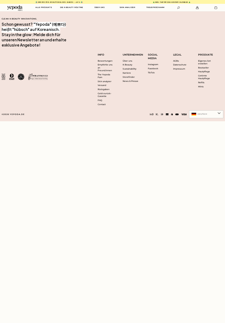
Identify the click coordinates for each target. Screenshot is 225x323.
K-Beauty (127, 65)
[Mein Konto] (197, 7)
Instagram (153, 64)
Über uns (127, 61)
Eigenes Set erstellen (204, 62)
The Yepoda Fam (104, 76)
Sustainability (129, 69)
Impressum (179, 69)
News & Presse (130, 81)
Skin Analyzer (127, 7)
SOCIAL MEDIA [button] (153, 56)
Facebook (153, 68)
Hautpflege (204, 71)
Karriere (127, 73)
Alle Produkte (43, 7)
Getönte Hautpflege (204, 77)
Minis (201, 86)
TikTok (151, 72)
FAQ (100, 100)
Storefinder (129, 77)
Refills (201, 82)
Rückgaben (103, 89)
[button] (179, 7)
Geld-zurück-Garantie (104, 94)
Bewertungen (105, 61)
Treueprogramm (155, 7)
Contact (102, 104)
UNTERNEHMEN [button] (131, 54)
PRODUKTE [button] (205, 54)
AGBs (176, 61)
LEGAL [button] (177, 54)
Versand (102, 85)
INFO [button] (101, 54)
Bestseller (203, 68)
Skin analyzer (104, 81)
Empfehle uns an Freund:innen (105, 67)
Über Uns (99, 7)
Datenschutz (179, 65)
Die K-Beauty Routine (71, 7)
